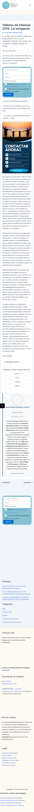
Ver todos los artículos (17, 473)
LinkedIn (17, 386)
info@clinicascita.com (9, 684)
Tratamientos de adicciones (11, 622)
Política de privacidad (9, 758)
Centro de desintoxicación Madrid (11, 798)
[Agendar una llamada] (11, 13)
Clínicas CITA (7, 612)
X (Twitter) (17, 382)
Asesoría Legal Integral (9, 753)
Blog (3, 609)
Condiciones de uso (8, 763)
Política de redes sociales (10, 760)
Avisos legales (7, 755)
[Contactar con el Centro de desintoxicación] (17, 13)
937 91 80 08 (6, 681)
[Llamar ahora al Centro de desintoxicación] (23, 13)
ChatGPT (17, 373)
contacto (5, 670)
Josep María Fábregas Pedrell (17, 407)
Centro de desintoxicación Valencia (12, 805)
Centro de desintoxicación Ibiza (10, 803)
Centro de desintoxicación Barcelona (12, 800)
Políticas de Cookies (9, 765)
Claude (17, 377)
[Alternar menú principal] (30, 5)
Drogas (4, 615)
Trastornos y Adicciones (10, 619)
